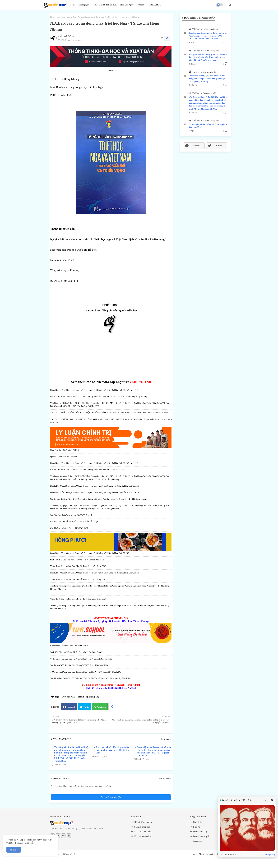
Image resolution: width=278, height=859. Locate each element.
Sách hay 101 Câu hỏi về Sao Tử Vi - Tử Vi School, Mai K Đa (77, 560)
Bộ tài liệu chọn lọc (143, 822)
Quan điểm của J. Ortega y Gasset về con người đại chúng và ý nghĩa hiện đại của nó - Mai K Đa (94, 390)
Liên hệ (196, 827)
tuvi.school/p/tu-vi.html (128, 685)
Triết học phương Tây (66, 17)
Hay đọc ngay (127, 5)
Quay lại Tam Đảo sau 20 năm (63, 456)
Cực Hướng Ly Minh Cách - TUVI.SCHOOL (69, 528)
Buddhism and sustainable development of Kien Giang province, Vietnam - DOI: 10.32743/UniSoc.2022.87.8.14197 (208, 36)
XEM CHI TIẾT (27, 843)
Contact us (210, 854)
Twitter (86, 707)
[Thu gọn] (266, 800)
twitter (219, 146)
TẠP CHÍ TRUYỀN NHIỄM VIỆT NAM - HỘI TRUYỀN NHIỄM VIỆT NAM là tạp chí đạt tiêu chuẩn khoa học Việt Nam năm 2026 (109, 412)
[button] (230, 5)
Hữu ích (140, 5)
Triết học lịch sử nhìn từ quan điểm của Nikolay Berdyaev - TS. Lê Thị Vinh (113, 750)
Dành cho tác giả (200, 831)
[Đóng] (272, 800)
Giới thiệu (197, 822)
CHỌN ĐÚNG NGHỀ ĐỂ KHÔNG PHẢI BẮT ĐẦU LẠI (74, 521)
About (201, 854)
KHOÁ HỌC (155, 5)
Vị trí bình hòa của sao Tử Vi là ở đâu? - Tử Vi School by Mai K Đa (81, 659)
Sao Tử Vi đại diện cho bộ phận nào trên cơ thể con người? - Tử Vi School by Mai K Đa (90, 678)
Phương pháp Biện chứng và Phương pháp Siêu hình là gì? (208, 125)
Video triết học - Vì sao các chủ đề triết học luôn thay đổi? (78, 566)
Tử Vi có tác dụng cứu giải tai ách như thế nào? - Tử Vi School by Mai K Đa (85, 672)
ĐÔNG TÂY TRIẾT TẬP (105, 5)
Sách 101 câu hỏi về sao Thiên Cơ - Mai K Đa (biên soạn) (76, 652)
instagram (197, 841)
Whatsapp (101, 707)
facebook (196, 146)
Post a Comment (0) (111, 797)
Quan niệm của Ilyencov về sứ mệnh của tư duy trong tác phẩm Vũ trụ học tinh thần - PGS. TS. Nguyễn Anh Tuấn (154, 751)
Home (72, 5)
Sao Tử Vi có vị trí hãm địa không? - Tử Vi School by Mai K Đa (79, 665)
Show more (166, 739)
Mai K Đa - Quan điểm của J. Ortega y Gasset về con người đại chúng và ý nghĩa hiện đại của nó (94, 486)
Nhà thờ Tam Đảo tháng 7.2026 (64, 450)
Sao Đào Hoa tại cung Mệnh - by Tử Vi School (71, 515)
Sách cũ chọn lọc (142, 827)
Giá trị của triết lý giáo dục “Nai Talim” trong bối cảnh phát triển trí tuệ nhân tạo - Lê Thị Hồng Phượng (99, 396)
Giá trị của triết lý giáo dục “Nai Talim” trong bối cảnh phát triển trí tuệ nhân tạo (89, 469)
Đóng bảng (270, 854)
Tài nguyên (84, 5)
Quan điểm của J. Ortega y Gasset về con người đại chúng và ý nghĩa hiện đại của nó (89, 553)
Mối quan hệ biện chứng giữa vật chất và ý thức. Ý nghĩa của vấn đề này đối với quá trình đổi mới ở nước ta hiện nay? (208, 57)
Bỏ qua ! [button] (14, 850)
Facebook (71, 707)
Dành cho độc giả (201, 836)
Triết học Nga (68, 697)
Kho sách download (143, 836)
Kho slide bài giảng (143, 831)
